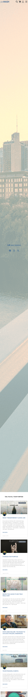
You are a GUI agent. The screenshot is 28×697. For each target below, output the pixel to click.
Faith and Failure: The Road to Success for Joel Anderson (14, 632)
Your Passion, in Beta (10, 671)
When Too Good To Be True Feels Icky (13, 595)
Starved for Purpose (10, 557)
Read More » (5, 532)
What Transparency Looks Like (14, 518)
